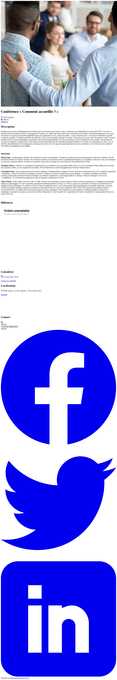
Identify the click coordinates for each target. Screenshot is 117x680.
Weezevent (14, 678)
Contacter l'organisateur (9, 326)
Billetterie (4, 122)
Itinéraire (4, 295)
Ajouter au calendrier (8, 281)
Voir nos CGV (24, 678)
